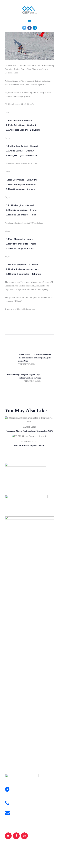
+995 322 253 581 (21, 805)
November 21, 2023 (30, 442)
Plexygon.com (46, 847)
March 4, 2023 (29, 427)
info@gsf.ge (19, 815)
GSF (24, 847)
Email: (16, 811)
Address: (18, 788)
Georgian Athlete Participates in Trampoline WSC (29, 431)
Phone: (17, 801)
